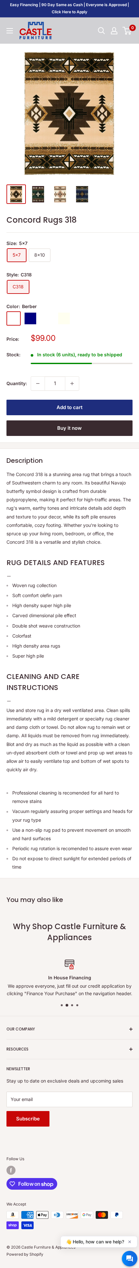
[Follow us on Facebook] (11, 1170)
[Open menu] (9, 30)
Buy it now (69, 428)
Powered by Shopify (24, 1254)
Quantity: (16, 383)
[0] (127, 31)
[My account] (114, 30)
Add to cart (69, 407)
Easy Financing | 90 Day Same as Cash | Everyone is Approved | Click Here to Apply (69, 8)
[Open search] (101, 30)
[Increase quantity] (72, 383)
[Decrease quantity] (38, 383)
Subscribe (28, 1119)
